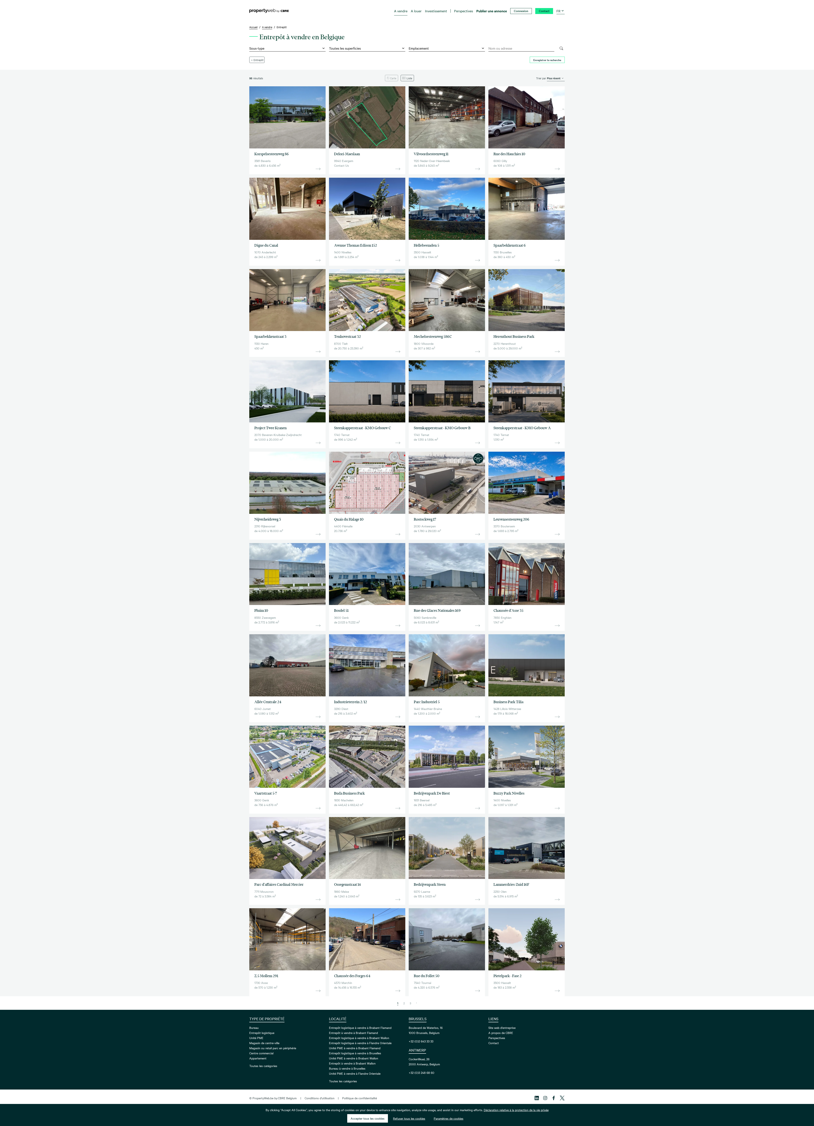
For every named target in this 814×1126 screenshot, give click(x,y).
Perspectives (496, 1038)
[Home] (269, 11)
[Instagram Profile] (545, 1098)
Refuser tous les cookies (409, 1118)
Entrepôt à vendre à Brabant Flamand (353, 1033)
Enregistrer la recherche (547, 60)
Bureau (254, 1027)
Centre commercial (261, 1053)
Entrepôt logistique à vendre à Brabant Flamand (360, 1027)
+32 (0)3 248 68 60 (421, 1072)
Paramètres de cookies (448, 1118)
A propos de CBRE (500, 1033)
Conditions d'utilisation (320, 1098)
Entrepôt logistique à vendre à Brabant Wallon (359, 1038)
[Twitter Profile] (562, 1098)
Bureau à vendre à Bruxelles (347, 1068)
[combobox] (521, 48)
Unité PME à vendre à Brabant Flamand (355, 1048)
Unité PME (256, 1038)
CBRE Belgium (287, 1098)
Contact (493, 1043)
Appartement (257, 1058)
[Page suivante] (416, 1003)
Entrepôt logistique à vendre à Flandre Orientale (360, 1043)
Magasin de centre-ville (264, 1043)
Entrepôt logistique (261, 1033)
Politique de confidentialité (359, 1098)
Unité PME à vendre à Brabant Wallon (353, 1058)
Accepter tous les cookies (368, 1118)
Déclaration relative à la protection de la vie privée (516, 1110)
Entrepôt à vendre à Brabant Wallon (352, 1063)
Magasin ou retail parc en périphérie (272, 1048)
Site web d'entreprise (502, 1027)
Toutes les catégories (263, 1066)
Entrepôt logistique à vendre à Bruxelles (355, 1053)
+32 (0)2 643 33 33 (421, 1041)
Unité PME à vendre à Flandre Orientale (355, 1073)
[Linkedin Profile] (536, 1098)
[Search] (561, 48)
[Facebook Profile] (553, 1098)
